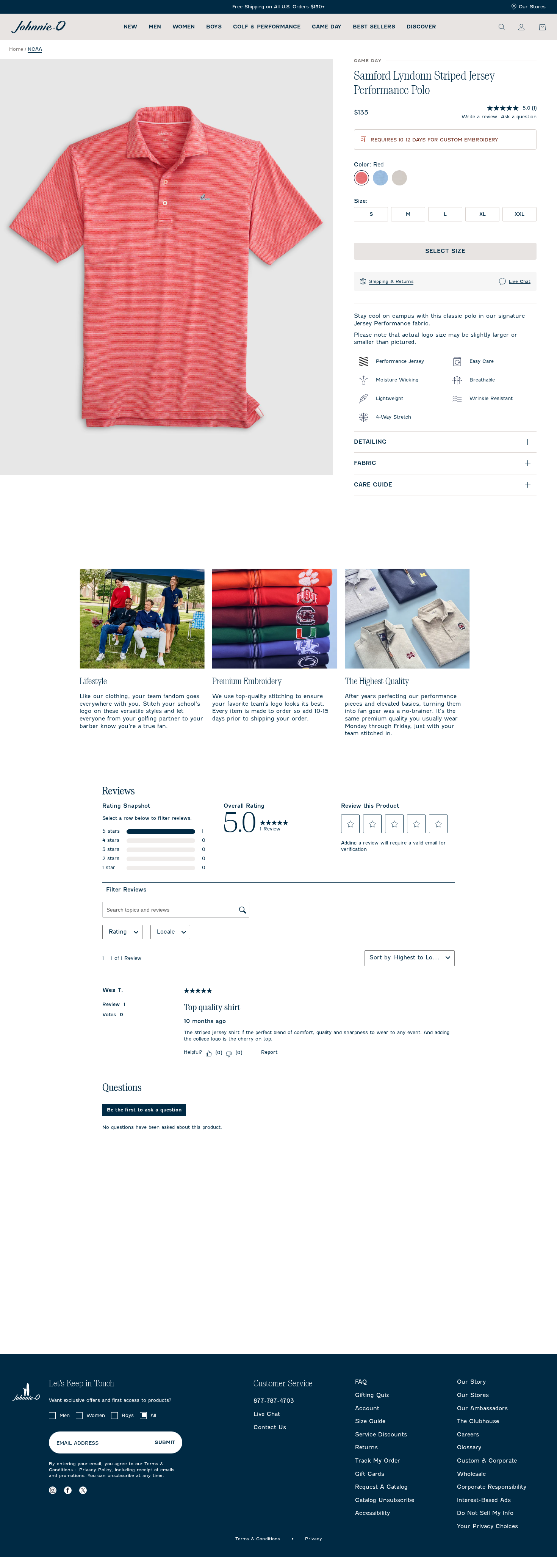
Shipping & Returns (391, 281)
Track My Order (377, 1460)
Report (269, 1052)
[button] (350, 824)
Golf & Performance (266, 27)
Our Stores (532, 6)
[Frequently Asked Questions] (278, 7)
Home (16, 49)
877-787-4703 (273, 1400)
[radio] (361, 177)
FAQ (361, 1381)
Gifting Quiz (372, 1395)
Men (155, 27)
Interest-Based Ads (484, 1500)
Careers (468, 1434)
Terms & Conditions (257, 1538)
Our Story (471, 1381)
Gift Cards (369, 1474)
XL (482, 214)
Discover (421, 27)
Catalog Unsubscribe (384, 1500)
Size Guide (370, 1421)
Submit (165, 1442)
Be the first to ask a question (144, 1110)
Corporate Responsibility (491, 1486)
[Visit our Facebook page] (68, 1490)
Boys (214, 27)
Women (183, 27)
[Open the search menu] (501, 27)
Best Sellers (374, 27)
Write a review (479, 116)
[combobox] (418, 957)
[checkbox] (52, 1415)
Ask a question (519, 116)
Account (367, 1408)
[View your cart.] (538, 27)
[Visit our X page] (83, 1490)
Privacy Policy (95, 1469)
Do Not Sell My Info (485, 1513)
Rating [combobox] (118, 931)
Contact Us (269, 1427)
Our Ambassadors (482, 1408)
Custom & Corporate (487, 1460)
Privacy (313, 1538)
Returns (366, 1447)
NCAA (35, 49)
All (153, 1415)
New (130, 27)
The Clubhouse (478, 1421)
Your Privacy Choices (487, 1526)
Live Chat (519, 281)
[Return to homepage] (38, 27)
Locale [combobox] (166, 931)
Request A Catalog (381, 1486)
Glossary (469, 1447)
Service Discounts (381, 1434)
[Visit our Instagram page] (52, 1490)
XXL (519, 214)
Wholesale (471, 1474)
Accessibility (372, 1513)
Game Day (326, 27)
